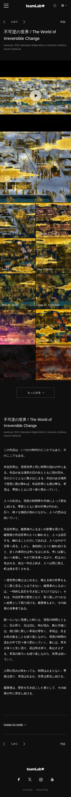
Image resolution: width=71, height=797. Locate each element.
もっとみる (34, 392)
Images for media (13, 724)
